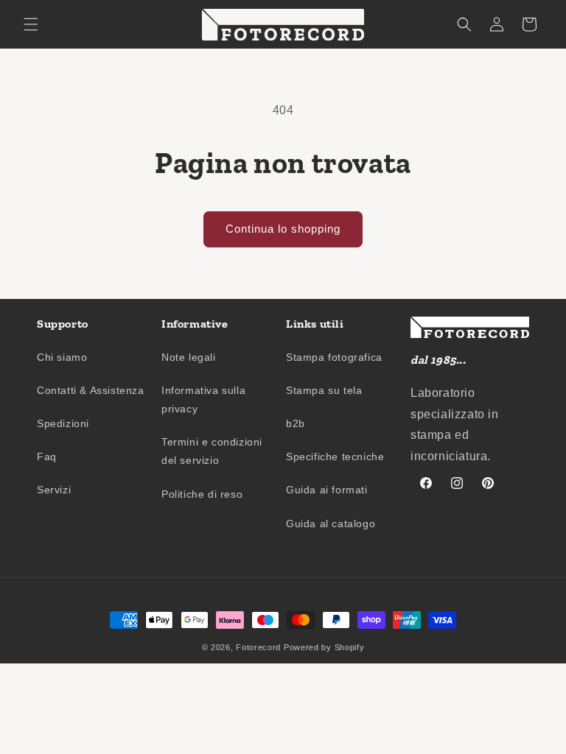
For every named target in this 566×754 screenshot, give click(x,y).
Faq (47, 456)
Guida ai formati (327, 490)
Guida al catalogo (330, 523)
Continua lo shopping (283, 228)
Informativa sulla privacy (203, 399)
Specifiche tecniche (335, 456)
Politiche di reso (201, 494)
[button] (31, 24)
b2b (295, 423)
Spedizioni (63, 423)
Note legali (188, 357)
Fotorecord (258, 647)
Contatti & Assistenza (90, 390)
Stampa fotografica (334, 357)
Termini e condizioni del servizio (211, 451)
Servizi (54, 490)
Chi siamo (62, 357)
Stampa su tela (324, 390)
